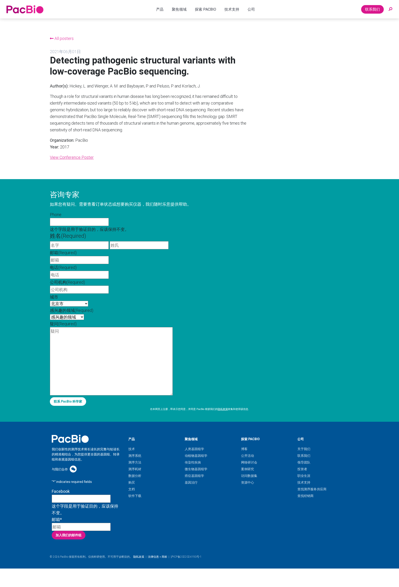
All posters (64, 38)
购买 (131, 482)
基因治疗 (191, 482)
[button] (390, 9)
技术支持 (303, 482)
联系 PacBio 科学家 (68, 401)
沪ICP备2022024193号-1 (186, 556)
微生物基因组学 (196, 469)
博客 (244, 449)
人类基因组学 (194, 449)
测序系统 (134, 456)
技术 (131, 449)
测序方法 (134, 462)
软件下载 (134, 496)
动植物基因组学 (196, 456)
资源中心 (247, 482)
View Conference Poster (72, 157)
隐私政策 (223, 409)
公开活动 (247, 456)
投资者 (302, 469)
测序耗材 (134, 469)
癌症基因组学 (194, 476)
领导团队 (303, 462)
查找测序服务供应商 (311, 489)
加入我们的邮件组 (69, 535)
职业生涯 (303, 476)
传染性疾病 (193, 462)
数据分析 (134, 476)
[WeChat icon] (73, 469)
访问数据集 (249, 476)
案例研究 (247, 469)
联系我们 (372, 9)
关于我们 (303, 449)
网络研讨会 (249, 462)
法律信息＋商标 (157, 556)
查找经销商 (305, 496)
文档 (131, 489)
